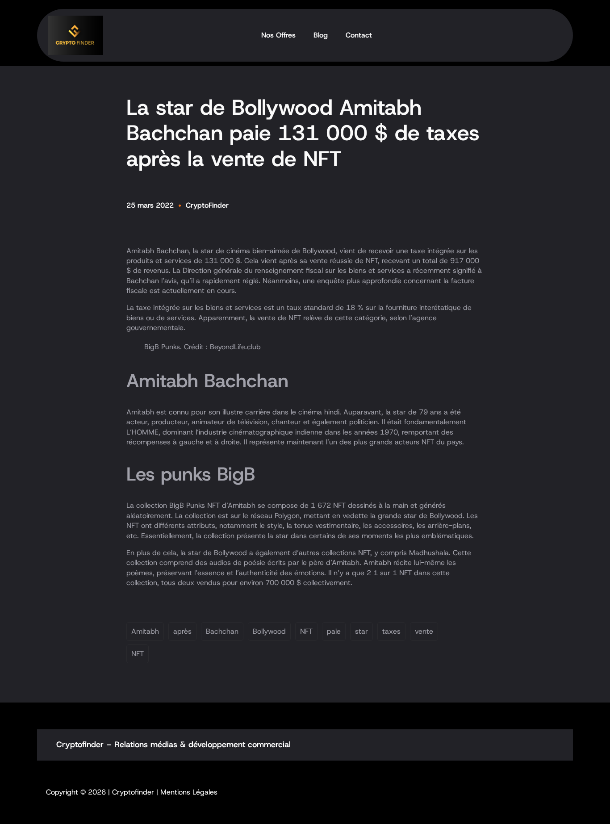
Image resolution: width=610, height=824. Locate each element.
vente (424, 631)
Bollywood (269, 631)
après (182, 631)
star (361, 631)
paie (334, 631)
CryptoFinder (207, 205)
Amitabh (145, 631)
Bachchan (222, 631)
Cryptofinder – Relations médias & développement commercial (173, 744)
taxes (391, 631)
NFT (306, 631)
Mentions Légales (188, 792)
